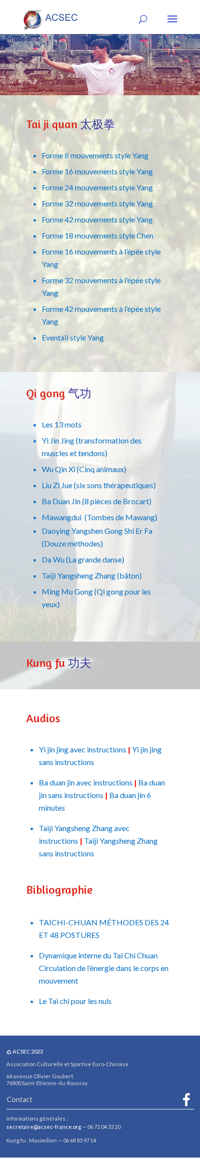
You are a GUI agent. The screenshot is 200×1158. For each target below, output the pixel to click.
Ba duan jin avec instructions (86, 782)
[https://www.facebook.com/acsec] (187, 1099)
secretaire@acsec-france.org (43, 1127)
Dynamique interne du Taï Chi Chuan (98, 955)
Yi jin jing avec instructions (82, 749)
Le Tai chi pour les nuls (75, 1000)
